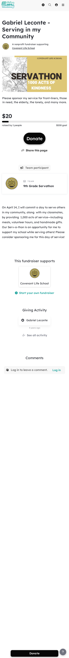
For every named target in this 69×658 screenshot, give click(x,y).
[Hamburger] (63, 4)
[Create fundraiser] (43, 4)
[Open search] (49, 4)
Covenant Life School (23, 48)
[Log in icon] (56, 4)
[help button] (63, 652)
